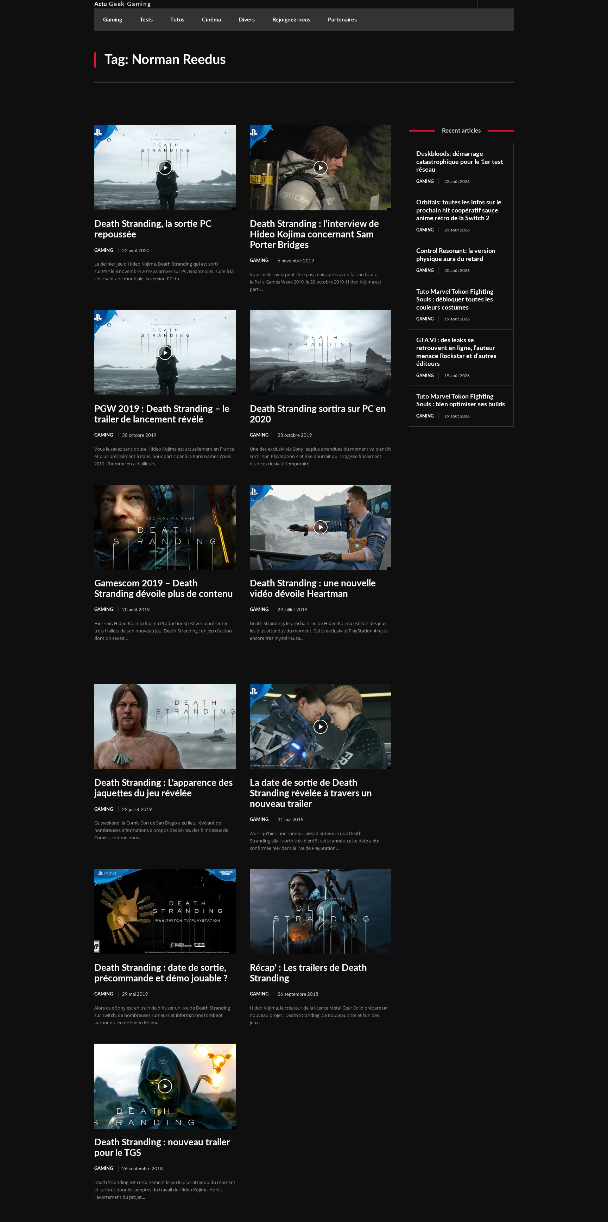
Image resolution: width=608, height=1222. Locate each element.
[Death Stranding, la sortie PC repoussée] (165, 167)
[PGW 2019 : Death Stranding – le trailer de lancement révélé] (165, 352)
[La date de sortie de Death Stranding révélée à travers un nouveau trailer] (320, 726)
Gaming (103, 250)
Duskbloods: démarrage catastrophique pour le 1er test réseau (459, 162)
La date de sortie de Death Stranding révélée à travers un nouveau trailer (311, 793)
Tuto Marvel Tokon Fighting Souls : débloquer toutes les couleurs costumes (455, 300)
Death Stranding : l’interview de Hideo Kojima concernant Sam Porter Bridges (314, 234)
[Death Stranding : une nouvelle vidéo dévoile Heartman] (320, 527)
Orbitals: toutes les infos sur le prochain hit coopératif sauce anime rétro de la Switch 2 (458, 210)
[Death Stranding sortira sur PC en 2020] (320, 352)
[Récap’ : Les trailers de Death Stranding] (320, 911)
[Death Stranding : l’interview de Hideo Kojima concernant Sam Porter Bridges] (320, 167)
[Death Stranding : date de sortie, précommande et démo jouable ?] (165, 911)
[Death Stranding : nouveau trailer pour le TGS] (165, 1086)
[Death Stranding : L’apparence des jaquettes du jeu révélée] (165, 726)
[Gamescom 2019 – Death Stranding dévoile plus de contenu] (165, 527)
